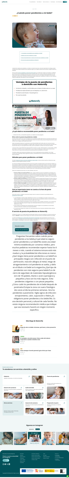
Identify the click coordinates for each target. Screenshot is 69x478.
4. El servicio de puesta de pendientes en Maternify (30, 60)
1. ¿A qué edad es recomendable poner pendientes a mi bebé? (31, 53)
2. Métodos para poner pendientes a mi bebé (29, 55)
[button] (32, 1)
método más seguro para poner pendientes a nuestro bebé (26, 160)
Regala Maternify (22, 456)
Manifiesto (21, 455)
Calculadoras (22, 462)
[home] (4, 1)
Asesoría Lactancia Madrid (36, 455)
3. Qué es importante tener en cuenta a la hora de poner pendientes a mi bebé (34, 57)
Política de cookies (46, 458)
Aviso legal (44, 455)
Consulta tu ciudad (34, 459)
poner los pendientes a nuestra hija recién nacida (26, 72)
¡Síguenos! (6, 460)
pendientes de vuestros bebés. (17, 195)
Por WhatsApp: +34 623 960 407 (57, 456)
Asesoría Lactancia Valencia (36, 458)
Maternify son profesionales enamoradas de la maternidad (28, 217)
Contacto (65, 1)
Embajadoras (22, 458)
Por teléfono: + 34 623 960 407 (57, 460)
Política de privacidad (46, 456)
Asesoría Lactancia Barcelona (36, 456)
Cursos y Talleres (22, 459)
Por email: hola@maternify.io (59, 457)
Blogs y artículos (22, 461)
